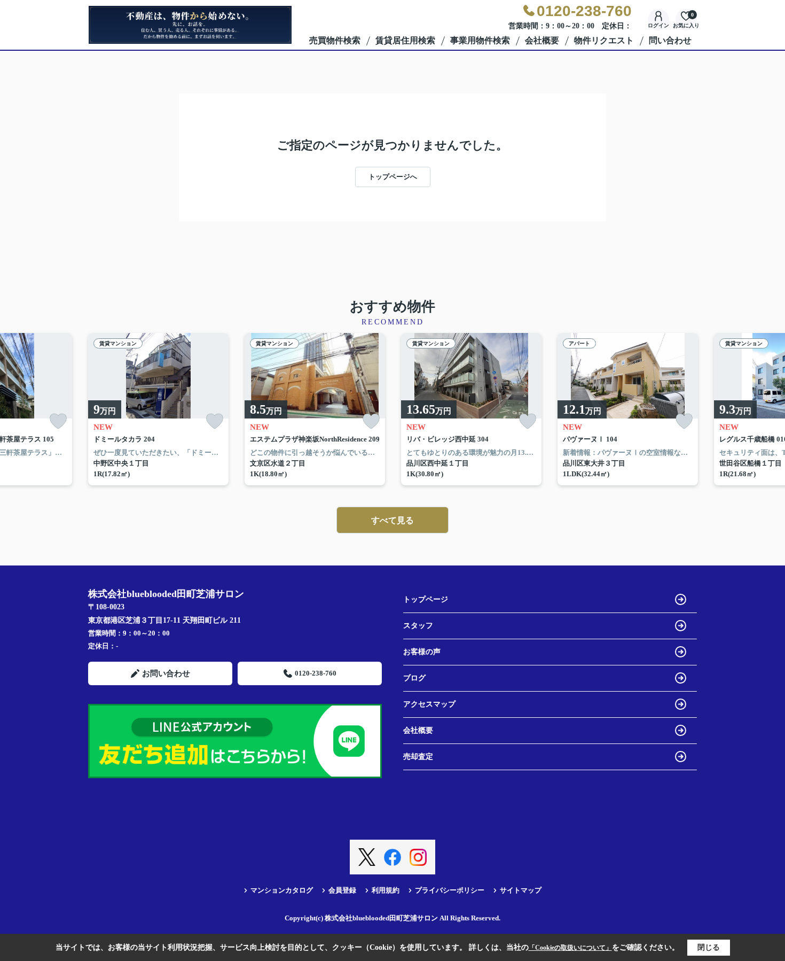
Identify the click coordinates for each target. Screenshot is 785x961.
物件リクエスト (604, 40)
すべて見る (392, 520)
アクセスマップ (429, 704)
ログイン (658, 25)
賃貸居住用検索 (405, 40)
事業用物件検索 (480, 40)
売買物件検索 (334, 40)
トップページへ (392, 177)
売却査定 (418, 757)
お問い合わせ (166, 673)
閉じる (708, 947)
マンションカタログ (281, 890)
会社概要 (542, 40)
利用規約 (385, 890)
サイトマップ (520, 890)
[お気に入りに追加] (58, 421)
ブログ (414, 678)
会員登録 (342, 890)
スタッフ (418, 626)
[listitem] (158, 409)
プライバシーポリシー (449, 890)
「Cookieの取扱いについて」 (570, 947)
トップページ (425, 599)
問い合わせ (670, 40)
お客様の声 (422, 652)
